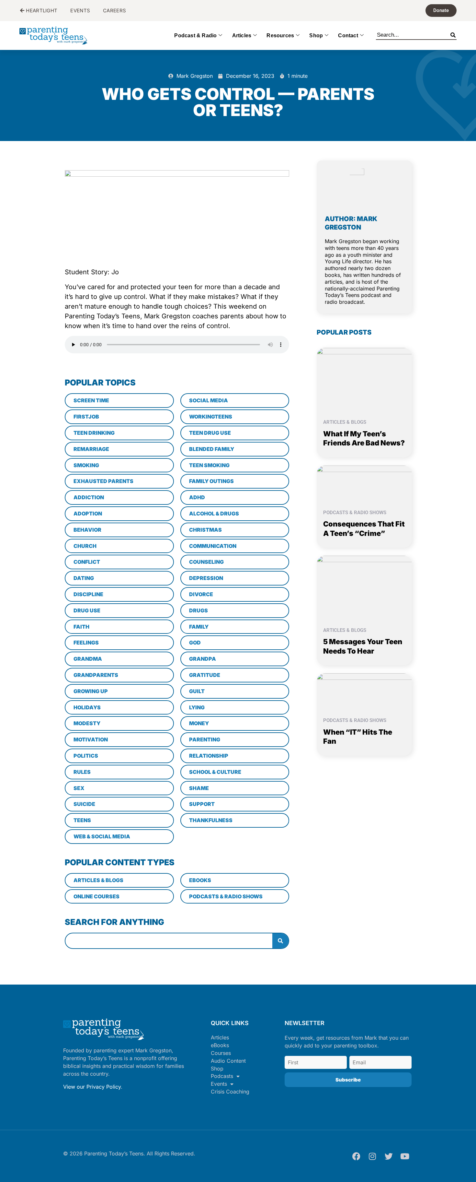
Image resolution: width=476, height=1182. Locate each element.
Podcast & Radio (195, 35)
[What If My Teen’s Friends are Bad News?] (364, 379)
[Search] (453, 33)
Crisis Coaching (230, 1091)
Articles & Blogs (344, 422)
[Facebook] (356, 1156)
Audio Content (228, 1061)
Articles (242, 35)
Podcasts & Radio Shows (354, 512)
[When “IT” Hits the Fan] (364, 691)
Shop (316, 35)
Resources (280, 35)
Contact (348, 35)
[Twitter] (388, 1156)
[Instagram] (372, 1156)
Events (219, 1084)
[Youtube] (405, 1156)
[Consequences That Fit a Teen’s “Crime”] (364, 483)
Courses (221, 1053)
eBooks (220, 1045)
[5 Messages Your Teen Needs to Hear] (364, 587)
